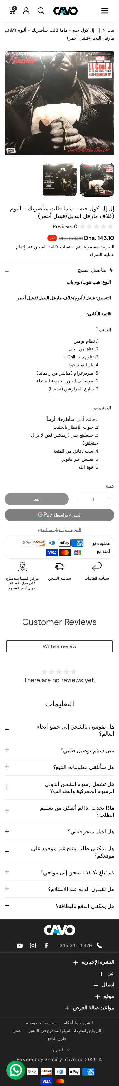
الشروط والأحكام (78, 1022)
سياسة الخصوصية (41, 1022)
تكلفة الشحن (46, 247)
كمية (110, 486)
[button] (105, 11)
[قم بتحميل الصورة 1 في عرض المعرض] (97, 180)
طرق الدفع (57, 1038)
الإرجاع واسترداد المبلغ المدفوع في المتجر (64, 1030)
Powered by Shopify (39, 1059)
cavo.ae (74, 1059)
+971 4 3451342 (76, 945)
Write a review (59, 646)
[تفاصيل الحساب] (26, 11)
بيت (110, 30)
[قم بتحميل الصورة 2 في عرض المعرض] (60, 180)
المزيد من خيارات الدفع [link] (59, 529)
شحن (17, 1030)
